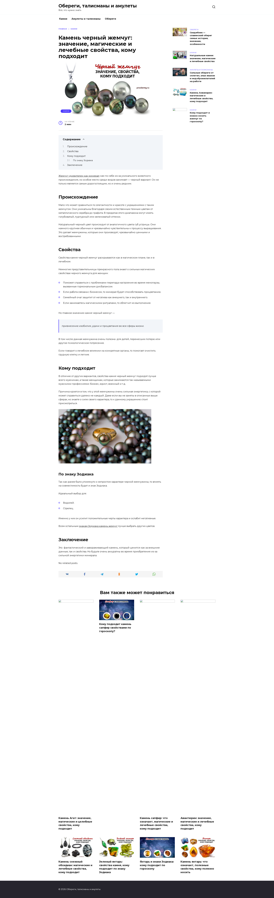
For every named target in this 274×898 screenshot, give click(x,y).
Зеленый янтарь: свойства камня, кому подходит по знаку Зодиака (114, 867)
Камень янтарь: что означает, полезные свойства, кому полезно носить (197, 867)
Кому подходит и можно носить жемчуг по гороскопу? (200, 117)
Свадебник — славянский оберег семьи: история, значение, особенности (201, 38)
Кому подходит (76, 156)
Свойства (72, 151)
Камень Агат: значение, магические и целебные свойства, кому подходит (75, 823)
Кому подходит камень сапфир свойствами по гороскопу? (115, 628)
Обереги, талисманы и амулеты (98, 6)
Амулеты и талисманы (86, 18)
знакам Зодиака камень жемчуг (98, 526)
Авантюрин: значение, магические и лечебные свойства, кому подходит (197, 823)
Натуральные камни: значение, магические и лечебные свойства (202, 58)
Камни (63, 18)
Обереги (110, 18)
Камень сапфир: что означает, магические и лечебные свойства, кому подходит (156, 823)
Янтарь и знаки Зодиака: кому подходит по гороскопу (157, 865)
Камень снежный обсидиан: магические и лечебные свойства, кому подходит (75, 867)
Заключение (74, 165)
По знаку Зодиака (83, 160)
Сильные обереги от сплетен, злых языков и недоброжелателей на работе (202, 77)
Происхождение (77, 146)
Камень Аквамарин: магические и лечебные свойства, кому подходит (201, 97)
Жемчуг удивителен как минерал (79, 176)
